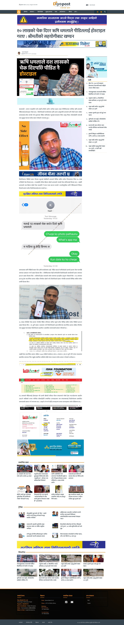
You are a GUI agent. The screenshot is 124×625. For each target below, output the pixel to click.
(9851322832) (32, 608)
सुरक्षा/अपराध (48, 12)
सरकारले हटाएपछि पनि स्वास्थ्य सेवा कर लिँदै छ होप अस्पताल (76, 476)
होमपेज (25, 12)
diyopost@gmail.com (49, 600)
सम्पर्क (43, 622)
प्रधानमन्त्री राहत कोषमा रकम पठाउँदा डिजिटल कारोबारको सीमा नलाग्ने (98, 127)
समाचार (32, 12)
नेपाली (88, 600)
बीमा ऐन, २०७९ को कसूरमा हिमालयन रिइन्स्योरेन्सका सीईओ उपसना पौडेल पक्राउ (97, 85)
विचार (70, 12)
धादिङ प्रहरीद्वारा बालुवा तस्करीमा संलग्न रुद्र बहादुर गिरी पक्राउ (58, 496)
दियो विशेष (40, 12)
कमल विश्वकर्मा (25, 52)
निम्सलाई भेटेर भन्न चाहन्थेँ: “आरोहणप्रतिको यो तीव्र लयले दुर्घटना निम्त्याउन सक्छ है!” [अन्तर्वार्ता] (41, 497)
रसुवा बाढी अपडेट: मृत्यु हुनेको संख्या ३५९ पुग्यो (96, 107)
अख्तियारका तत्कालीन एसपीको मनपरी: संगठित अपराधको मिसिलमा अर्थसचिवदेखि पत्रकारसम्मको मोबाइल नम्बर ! (70, 515)
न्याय (56, 12)
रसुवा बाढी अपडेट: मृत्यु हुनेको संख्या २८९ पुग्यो (96, 141)
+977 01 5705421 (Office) (50, 603)
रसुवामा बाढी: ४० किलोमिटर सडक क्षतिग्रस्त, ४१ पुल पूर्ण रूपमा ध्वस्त (98, 100)
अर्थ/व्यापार (62, 12)
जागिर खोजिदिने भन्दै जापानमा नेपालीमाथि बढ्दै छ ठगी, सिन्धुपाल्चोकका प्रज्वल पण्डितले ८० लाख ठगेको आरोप (59, 478)
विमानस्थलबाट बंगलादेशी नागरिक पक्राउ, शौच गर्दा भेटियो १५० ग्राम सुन (71, 535)
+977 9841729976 (45, 609)
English (89, 603)
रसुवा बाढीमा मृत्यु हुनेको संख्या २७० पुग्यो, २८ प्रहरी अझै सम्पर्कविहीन (97, 148)
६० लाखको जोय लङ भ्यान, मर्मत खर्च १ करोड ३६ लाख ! (24, 475)
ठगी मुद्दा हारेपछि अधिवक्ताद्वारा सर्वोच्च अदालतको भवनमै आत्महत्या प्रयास (37, 535)
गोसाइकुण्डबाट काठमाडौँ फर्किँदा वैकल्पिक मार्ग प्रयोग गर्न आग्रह (97, 93)
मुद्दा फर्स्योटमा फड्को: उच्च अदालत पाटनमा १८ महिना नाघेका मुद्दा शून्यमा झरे (76, 496)
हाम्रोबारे (21, 622)
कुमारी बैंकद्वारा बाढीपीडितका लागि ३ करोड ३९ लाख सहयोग (97, 134)
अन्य (75, 12)
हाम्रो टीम (50, 622)
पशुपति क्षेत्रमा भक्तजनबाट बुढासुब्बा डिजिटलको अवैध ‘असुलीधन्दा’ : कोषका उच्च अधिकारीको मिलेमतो (41, 477)
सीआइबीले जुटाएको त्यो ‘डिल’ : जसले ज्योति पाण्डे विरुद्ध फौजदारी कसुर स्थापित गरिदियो (36, 515)
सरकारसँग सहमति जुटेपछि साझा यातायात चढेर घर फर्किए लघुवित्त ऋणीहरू (35, 526)
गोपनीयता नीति (29, 622)
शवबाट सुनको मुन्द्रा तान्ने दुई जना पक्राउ (97, 114)
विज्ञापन (37, 622)
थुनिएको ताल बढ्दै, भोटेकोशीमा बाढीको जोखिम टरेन (97, 120)
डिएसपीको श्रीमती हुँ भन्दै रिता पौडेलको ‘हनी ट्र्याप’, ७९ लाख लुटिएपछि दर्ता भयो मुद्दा (71, 526)
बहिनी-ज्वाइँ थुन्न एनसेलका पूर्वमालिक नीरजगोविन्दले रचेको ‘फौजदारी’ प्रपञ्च (24, 496)
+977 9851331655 (45, 613)
